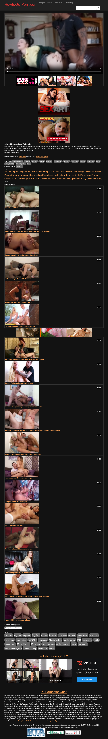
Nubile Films (79, 175)
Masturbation (35, 175)
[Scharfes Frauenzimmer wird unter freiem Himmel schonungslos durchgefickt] (54, 419)
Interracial (75, 161)
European (82, 171)
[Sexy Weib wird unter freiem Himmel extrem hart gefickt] (54, 348)
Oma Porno (91, 175)
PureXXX (19, 166)
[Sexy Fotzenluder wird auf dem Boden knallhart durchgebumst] (54, 584)
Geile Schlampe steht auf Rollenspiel (18, 279)
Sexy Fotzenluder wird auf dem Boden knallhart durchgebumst (27, 596)
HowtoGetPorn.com (20, 4)
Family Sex (92, 171)
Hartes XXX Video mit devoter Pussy (18, 620)
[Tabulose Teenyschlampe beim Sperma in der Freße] (54, 395)
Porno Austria (40, 721)
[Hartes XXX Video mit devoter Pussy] (54, 608)
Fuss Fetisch (21, 639)
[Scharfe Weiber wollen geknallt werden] (54, 371)
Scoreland (50, 178)
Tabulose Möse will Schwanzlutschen (18, 549)
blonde (39, 171)
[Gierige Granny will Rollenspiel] (54, 490)
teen (28, 164)
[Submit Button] (98, 8)
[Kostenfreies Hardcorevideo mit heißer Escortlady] (54, 442)
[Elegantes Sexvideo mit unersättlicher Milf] (54, 314)
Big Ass (16, 171)
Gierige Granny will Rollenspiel (16, 501)
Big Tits (31, 171)
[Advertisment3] (54, 332)
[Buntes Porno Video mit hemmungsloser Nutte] (54, 243)
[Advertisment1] (54, 101)
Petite (98, 161)
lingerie (82, 161)
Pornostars (59, 3)
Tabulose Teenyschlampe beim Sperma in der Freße (23, 407)
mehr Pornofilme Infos (11, 152)
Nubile (71, 175)
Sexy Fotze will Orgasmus (14, 525)
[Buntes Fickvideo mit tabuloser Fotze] (54, 291)
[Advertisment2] (54, 130)
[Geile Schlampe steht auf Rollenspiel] (54, 267)
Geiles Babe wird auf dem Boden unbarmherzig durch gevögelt (27, 231)
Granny (15, 175)
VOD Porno (30, 721)
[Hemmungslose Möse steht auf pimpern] (54, 466)
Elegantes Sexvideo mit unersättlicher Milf (20, 326)
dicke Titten (72, 171)
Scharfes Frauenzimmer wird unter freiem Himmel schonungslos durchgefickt (32, 430)
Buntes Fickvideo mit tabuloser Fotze (18, 302)
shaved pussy (20, 164)
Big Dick (23, 171)
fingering (66, 161)
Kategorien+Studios (45, 3)
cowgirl (42, 161)
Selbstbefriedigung (64, 178)
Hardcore (24, 175)
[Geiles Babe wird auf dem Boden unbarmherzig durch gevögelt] (54, 220)
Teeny (99, 178)
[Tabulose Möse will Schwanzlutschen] (54, 537)
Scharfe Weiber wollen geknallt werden (19, 383)
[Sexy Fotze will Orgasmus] (54, 513)
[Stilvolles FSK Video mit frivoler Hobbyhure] (54, 196)
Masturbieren (48, 175)
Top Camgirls (19, 721)
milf (56, 175)
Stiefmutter (91, 178)
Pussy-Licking (9, 164)
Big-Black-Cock (18, 161)
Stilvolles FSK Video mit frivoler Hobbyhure (20, 208)
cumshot (49, 161)
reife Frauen (33, 178)
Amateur (8, 171)
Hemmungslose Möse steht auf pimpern (19, 478)
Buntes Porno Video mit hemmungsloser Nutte (21, 255)
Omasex (9, 178)
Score (43, 178)
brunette (34, 161)
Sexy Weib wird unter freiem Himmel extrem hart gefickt (25, 359)
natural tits (90, 161)
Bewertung (69, 3)
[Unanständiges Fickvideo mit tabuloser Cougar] (54, 561)
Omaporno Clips (52, 721)
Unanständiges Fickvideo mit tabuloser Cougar (22, 573)
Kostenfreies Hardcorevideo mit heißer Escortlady (23, 454)
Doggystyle (57, 161)
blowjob (27, 161)
